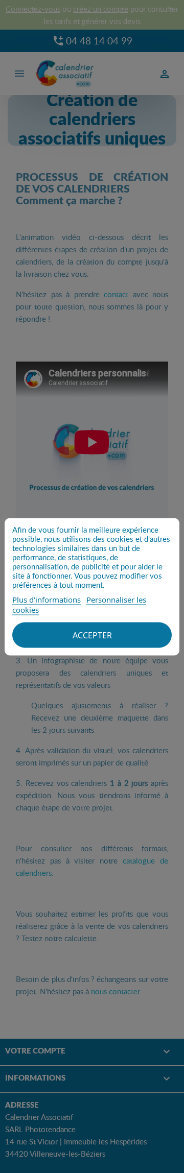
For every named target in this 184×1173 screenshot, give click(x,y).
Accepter (92, 634)
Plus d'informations (46, 599)
